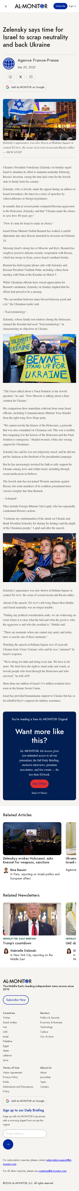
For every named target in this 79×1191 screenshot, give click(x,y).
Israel (5, 1036)
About (43, 1072)
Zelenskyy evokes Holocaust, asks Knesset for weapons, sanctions (28, 860)
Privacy (44, 792)
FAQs (6, 1082)
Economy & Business (51, 1022)
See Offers (39, 784)
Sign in (72, 6)
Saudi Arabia (10, 1022)
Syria (5, 1060)
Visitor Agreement (12, 1072)
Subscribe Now (16, 1000)
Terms (34, 792)
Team (43, 1082)
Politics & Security (49, 1017)
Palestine (7, 1041)
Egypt (6, 1046)
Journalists (45, 1077)
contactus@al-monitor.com (53, 1171)
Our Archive (46, 1036)
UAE (5, 1032)
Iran (5, 1027)
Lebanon (7, 1055)
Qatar (6, 1050)
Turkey (6, 1017)
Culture (44, 1032)
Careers (44, 1087)
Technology (46, 1027)
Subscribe (60, 6)
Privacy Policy (10, 1077)
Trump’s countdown (17, 943)
